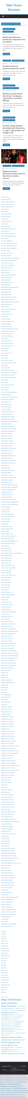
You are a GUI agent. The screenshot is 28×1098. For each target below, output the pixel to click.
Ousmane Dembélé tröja (7, 804)
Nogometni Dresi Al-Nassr (7, 731)
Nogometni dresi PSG (6, 758)
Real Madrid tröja (5, 868)
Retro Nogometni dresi (7, 880)
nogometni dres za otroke (7, 726)
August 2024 (4, 987)
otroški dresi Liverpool (6, 790)
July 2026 (3, 931)
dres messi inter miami (7, 346)
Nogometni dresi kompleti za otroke (10, 746)
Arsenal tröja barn (5, 226)
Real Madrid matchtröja (7, 860)
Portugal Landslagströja (7, 826)
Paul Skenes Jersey (5, 809)
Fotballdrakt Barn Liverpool (8, 419)
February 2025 (4, 972)
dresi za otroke (5, 389)
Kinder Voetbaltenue (12, 1090)
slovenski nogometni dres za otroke (10, 88)
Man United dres (5, 619)
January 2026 (4, 946)
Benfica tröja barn (5, 272)
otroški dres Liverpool (6, 777)
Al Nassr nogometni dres (7, 204)
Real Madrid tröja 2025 (7, 872)
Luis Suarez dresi (5, 614)
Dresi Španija (4, 382)
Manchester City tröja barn (8, 646)
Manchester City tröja (6, 641)
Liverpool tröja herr (6, 609)
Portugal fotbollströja (6, 824)
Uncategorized (4, 919)
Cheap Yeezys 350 (5, 311)
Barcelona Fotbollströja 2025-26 (9, 243)
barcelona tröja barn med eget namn (10, 258)
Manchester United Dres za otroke (9, 653)
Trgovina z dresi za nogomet (8, 914)
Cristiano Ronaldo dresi (7, 333)
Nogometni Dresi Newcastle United (10, 753)
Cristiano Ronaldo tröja (7, 336)
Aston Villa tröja (5, 231)
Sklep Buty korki (11, 1078)
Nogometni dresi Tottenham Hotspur (10, 765)
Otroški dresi (4, 787)
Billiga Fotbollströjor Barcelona (9, 297)
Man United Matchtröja (7, 621)
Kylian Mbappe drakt (6, 548)
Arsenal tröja (4, 224)
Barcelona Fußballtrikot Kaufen (9, 245)
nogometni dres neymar (7, 721)
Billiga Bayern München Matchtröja (10, 287)
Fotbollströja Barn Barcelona (8, 455)
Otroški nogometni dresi (7, 799)
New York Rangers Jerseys (8, 1080)
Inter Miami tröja (5, 521)
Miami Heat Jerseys (22, 1078)
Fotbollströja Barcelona (7, 453)
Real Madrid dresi (5, 846)
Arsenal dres (4, 211)
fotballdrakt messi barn (7, 436)
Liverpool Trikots (5, 597)
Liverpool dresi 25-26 (6, 592)
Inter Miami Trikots (6, 519)
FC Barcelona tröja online (7, 411)
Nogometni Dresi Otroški (7, 755)
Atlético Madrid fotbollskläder (8, 236)
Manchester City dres (6, 626)
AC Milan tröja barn (6, 199)
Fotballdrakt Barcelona (6, 414)
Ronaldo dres (4, 890)
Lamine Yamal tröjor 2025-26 (8, 575)
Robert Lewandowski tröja (7, 885)
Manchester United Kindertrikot (9, 658)
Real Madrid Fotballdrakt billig (8, 855)
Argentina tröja (5, 209)
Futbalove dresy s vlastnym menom (10, 1095)
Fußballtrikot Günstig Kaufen (8, 489)
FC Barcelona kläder (6, 406)
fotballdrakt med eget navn (8, 431)
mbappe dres (4, 672)
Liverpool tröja (4, 599)
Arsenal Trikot (4, 219)
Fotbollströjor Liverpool (7, 475)
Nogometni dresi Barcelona (9, 28)
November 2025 (5, 950)
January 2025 (4, 975)
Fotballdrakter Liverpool (7, 443)
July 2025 (3, 960)
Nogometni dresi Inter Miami (8, 741)
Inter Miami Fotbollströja (7, 514)
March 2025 (4, 970)
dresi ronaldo (4, 380)
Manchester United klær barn (8, 663)
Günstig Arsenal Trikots (7, 494)
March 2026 (4, 941)
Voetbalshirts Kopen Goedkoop (9, 924)
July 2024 (3, 990)
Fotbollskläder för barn (7, 450)
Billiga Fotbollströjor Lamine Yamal (10, 302)
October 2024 (4, 982)
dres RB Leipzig (5, 348)
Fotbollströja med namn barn (8, 460)
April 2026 (3, 938)
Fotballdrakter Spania (6, 446)
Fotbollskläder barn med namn (9, 448)
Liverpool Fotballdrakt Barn (8, 594)
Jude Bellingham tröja (6, 526)
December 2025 (5, 948)
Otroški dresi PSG (5, 792)
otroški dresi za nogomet (7, 794)
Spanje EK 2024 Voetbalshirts (8, 909)
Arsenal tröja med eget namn (8, 228)
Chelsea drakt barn (6, 319)
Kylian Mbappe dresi (6, 550)
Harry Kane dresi (5, 509)
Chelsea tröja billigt (6, 324)
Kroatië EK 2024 (5, 546)
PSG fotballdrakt (5, 836)
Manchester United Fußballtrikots (9, 655)
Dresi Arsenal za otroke (7, 360)
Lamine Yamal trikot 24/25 (7, 565)
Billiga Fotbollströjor (6, 289)
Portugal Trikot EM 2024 (7, 829)
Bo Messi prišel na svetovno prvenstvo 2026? (14, 67)
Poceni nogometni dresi (8, 31)
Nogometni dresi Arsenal (7, 733)
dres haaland (4, 338)
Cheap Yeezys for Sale (6, 314)
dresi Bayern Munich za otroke (9, 363)
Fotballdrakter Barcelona (7, 441)
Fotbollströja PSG (5, 465)
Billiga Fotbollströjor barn (7, 299)
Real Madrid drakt (5, 841)
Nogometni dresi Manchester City (9, 750)
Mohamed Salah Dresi (6, 707)
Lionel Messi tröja (5, 585)
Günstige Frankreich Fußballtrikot (9, 502)
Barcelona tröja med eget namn (9, 260)
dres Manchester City (6, 341)
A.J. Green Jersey (5, 197)
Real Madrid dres (5, 843)
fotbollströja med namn (7, 458)
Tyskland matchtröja (6, 916)
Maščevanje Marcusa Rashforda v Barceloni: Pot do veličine (14, 39)
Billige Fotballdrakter (6, 304)
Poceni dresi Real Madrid (7, 814)
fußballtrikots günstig (6, 492)
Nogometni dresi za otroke (9, 120)
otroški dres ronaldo (6, 782)
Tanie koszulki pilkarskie (20, 1092)
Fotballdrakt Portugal (6, 438)
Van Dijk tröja (4, 921)
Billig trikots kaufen (6, 285)
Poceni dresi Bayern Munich (8, 811)
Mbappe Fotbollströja (6, 680)
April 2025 (3, 968)
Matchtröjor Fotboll (6, 670)
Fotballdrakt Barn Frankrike (8, 416)
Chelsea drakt (4, 316)
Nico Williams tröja (6, 714)
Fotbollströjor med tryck (7, 480)
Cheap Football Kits (6, 1092)
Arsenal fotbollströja (6, 214)
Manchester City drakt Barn (8, 624)
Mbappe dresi (4, 677)
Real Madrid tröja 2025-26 (7, 875)
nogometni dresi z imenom (8, 768)
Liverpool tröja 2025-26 (7, 604)
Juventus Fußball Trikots (7, 528)
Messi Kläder (4, 699)
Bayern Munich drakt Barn (7, 265)
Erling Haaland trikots (6, 404)
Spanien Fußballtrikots (6, 902)
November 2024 (5, 980)
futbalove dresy (23, 1090)
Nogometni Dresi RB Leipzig (8, 760)
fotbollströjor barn (5, 467)
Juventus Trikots (5, 531)
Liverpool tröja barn (6, 607)
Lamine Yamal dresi (6, 563)
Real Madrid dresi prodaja (7, 848)
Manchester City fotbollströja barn (9, 631)
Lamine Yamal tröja (6, 572)
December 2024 (5, 977)
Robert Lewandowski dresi (7, 882)
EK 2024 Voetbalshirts (6, 394)
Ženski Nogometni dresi (7, 926)
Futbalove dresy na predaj (18, 1097)
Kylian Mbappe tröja (6, 558)
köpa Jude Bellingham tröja (8, 543)
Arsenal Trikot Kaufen (6, 221)
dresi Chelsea (4, 365)
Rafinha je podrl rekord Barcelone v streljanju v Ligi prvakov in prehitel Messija (12, 97)
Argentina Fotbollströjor (7, 206)
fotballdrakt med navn (6, 433)
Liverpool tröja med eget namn (9, 611)
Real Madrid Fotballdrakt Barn (8, 853)
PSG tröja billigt (5, 838)
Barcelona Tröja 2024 (6, 253)
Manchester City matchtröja (8, 633)
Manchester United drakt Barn (8, 650)
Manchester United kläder (7, 660)
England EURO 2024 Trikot (7, 399)
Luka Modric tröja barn (7, 616)
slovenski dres (4, 894)
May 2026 (3, 936)
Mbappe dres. (4, 675)
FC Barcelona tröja (5, 409)
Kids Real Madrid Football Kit (8, 536)
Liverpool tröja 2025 (6, 602)
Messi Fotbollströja (6, 697)
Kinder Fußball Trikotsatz (7, 538)
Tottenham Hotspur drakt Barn (9, 912)
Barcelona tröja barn (6, 255)
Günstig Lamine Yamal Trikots (8, 499)
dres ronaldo (4, 350)
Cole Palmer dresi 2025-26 (7, 331)
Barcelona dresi (5, 238)
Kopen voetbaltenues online (8, 1075)
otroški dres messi (5, 780)
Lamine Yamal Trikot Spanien (8, 568)
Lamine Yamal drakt (6, 560)
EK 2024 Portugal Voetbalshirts (9, 392)
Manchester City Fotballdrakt (8, 629)
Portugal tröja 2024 (6, 831)
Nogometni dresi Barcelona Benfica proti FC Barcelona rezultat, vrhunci (14, 174)
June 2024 (3, 992)
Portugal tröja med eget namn (8, 833)
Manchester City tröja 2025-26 (8, 643)
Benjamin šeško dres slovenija (8, 275)
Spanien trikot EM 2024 (7, 907)
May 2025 (3, 965)
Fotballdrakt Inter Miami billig (8, 428)
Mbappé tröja (4, 685)
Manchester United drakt (7, 648)
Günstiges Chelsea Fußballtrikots (9, 504)
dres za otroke (4, 355)
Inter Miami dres (5, 511)
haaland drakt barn (6, 507)
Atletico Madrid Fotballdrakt (8, 233)
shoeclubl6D (15, 34)
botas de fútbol (5, 306)
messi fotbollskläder (6, 694)
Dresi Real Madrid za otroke (8, 375)
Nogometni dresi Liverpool (7, 748)
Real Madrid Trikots (6, 865)
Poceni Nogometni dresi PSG (8, 819)
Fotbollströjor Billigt (6, 472)
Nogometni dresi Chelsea (7, 738)
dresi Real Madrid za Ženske (8, 377)
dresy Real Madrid (21, 1082)
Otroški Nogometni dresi (7, 802)
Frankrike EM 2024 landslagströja (9, 487)
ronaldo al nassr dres (6, 887)
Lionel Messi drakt (5, 577)
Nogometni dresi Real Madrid (8, 763)
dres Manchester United (7, 343)
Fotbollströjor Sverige (6, 482)
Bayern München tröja (6, 263)
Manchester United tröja (7, 668)
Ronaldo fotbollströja (6, 892)
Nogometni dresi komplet (7, 743)
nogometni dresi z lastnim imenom (10, 770)
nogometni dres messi (6, 719)
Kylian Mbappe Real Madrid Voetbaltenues (12, 553)
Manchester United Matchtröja (9, 665)
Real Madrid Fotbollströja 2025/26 (9, 858)
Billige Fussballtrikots (15, 1084)
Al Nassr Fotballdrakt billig (7, 202)
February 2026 (4, 943)
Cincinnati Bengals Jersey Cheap (9, 328)
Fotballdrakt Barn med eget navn (9, 421)
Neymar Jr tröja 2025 (6, 711)
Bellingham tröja (5, 270)
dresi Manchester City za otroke (9, 372)
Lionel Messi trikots (6, 582)
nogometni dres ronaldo (7, 724)
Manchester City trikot (6, 636)
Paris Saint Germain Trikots (8, 807)
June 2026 (3, 933)
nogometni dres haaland (7, 716)
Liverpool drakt (5, 589)
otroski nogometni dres (7, 797)
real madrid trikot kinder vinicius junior (11, 863)
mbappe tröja (4, 687)
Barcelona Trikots (5, 250)
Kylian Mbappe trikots (6, 555)
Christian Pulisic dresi (6, 326)
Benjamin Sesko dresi (6, 277)
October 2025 (4, 953)
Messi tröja (4, 704)
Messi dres (4, 692)
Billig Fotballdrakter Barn (7, 282)
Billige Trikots (3, 1084)
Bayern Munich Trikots (6, 267)
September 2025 (5, 955)
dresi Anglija (4, 358)
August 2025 (4, 958)
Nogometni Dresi (5, 729)
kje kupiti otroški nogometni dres (9, 541)
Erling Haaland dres (6, 402)
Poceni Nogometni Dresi (7, 1047)
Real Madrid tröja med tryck (8, 877)
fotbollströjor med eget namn (8, 477)
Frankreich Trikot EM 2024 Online (9, 485)
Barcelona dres (10, 1082)
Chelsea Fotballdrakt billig (7, 321)
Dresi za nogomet (7, 165)
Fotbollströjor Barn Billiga (7, 470)
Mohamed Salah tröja (6, 709)
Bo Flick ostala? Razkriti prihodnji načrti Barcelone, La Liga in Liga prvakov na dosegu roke (14, 129)
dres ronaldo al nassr (6, 353)
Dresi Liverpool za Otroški (7, 370)
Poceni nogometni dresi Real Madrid (10, 821)
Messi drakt (4, 690)
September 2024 (5, 985)
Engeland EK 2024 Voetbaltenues (9, 397)
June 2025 (3, 963)
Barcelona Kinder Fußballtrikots (9, 248)
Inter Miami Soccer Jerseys (7, 516)
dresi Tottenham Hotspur (7, 385)
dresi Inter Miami (5, 367)
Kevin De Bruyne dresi (6, 533)
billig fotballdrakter (6, 280)
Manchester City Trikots (7, 638)
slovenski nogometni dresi (7, 899)
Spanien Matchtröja (6, 904)
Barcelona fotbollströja (7, 241)
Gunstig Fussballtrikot (6, 497)
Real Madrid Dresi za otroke (8, 851)
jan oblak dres (4, 524)
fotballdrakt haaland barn (7, 426)
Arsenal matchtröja (6, 216)
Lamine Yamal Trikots (6, 570)
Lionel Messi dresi (6, 60)
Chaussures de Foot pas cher (8, 309)
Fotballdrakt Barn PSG (6, 424)
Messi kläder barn (5, 702)
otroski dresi (4, 785)
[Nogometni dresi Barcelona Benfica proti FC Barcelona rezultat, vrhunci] (14, 156)
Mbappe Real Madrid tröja (7, 682)
